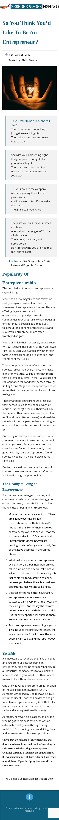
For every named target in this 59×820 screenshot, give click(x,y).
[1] (49, 523)
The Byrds (15, 261)
